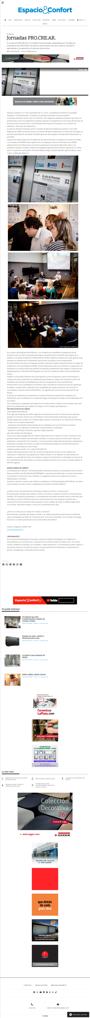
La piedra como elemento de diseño (33, 656)
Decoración (36, 20)
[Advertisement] (45, 580)
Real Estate (62, 20)
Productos (46, 20)
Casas (10, 20)
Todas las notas (41, 985)
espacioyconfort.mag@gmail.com (58, 1008)
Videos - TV (81, 20)
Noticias (27, 20)
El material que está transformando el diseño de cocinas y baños (33, 619)
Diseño (54, 20)
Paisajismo (71, 20)
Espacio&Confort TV (58, 985)
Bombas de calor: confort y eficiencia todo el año (33, 637)
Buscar (45, 23)
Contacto (27, 985)
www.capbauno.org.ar (15, 529)
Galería (81, 70)
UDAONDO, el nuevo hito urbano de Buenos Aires (16, 779)
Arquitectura (18, 20)
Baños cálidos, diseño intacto (34, 674)
